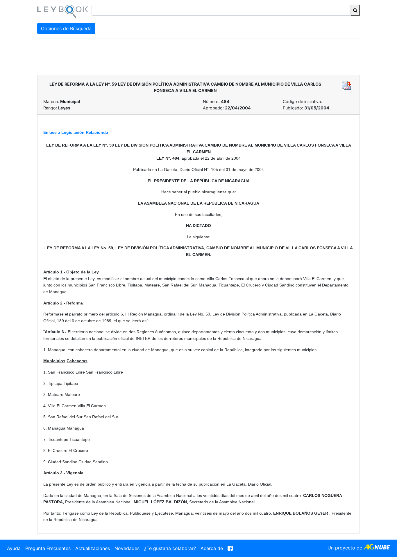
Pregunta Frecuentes (48, 548)
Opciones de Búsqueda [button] (66, 28)
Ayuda (14, 548)
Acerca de (212, 548)
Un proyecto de (346, 548)
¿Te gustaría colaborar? (170, 548)
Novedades (127, 548)
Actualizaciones (92, 548)
